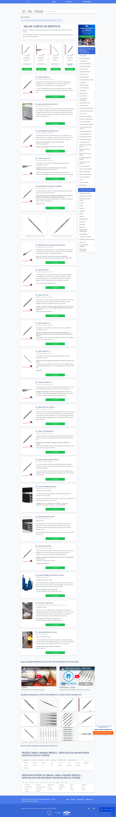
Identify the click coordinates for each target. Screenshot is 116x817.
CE (53, 782)
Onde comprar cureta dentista (84, 149)
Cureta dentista (34, 20)
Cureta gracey (82, 55)
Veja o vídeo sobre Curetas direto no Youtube (32, 689)
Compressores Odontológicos (83, 250)
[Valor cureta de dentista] (27, 50)
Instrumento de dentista (85, 196)
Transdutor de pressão (85, 237)
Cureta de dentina (58, 20)
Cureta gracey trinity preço (86, 111)
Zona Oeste (41, 760)
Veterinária (82, 227)
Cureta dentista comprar (85, 136)
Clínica (81, 205)
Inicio (54, 1)
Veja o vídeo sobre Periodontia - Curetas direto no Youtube (74, 689)
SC (40, 782)
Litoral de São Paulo (72, 760)
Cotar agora (27, 69)
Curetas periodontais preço (86, 108)
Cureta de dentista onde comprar (85, 127)
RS (43, 782)
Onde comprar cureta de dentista (85, 145)
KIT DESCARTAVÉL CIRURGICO (84, 245)
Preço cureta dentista (84, 171)
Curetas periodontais (50, 20)
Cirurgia (81, 203)
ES (30, 782)
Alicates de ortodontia (84, 193)
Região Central (26, 760)
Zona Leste (53, 760)
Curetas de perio (83, 69)
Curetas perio (82, 82)
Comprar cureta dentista (85, 116)
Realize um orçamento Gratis (103, 732)
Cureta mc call (82, 113)
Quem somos (87, 1)
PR (36, 782)
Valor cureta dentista (84, 177)
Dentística (81, 208)
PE (46, 782)
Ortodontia (82, 224)
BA (50, 782)
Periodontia (82, 222)
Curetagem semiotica (84, 71)
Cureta (81, 179)
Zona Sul (47, 760)
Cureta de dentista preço (85, 131)
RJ (23, 782)
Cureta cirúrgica (83, 74)
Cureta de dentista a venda (86, 124)
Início (67, 799)
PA (66, 782)
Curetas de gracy (83, 105)
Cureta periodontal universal (86, 79)
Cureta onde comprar (84, 103)
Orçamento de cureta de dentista (85, 158)
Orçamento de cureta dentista (84, 162)
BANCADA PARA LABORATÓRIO (83, 230)
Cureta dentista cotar (84, 142)
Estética (81, 213)
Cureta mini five (83, 96)
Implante (81, 216)
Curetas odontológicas (85, 66)
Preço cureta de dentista (85, 169)
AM (62, 782)
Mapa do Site (89, 799)
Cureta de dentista (84, 77)
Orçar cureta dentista (84, 166)
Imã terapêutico (83, 234)
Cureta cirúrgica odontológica (83, 99)
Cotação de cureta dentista (86, 119)
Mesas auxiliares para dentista (84, 199)
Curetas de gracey (83, 85)
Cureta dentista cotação (85, 139)
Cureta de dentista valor (85, 134)
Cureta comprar (83, 93)
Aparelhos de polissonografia (86, 239)
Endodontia (82, 211)
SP (33, 782)
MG (26, 782)
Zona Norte (34, 760)
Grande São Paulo (62, 760)
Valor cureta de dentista (25, 20)
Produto (69, 1)
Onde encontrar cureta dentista (85, 154)
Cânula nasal (82, 242)
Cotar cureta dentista (41, 20)
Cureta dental (82, 90)
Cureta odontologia (84, 88)
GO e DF (58, 782)
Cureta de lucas (83, 185)
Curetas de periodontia (85, 63)
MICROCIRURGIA (83, 219)
